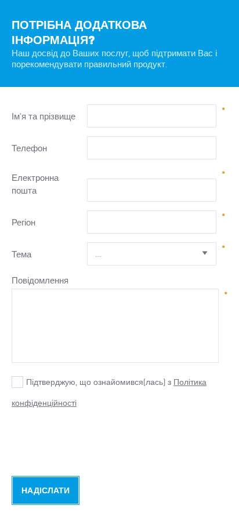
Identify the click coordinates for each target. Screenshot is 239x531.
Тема (21, 254)
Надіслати (45, 491)
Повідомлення (40, 280)
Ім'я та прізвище (43, 116)
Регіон (23, 222)
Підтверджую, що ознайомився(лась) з (98, 382)
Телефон (29, 148)
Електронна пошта (35, 184)
